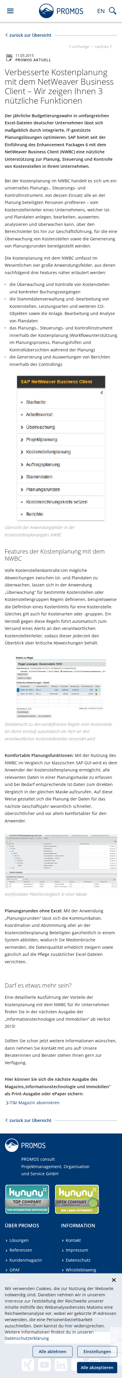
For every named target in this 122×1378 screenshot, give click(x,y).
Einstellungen (97, 1351)
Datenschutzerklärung (27, 1338)
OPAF (14, 1270)
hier (69, 1326)
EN (101, 11)
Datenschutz (78, 1260)
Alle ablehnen (52, 1351)
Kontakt (73, 1240)
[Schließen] (114, 1280)
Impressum (77, 1250)
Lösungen (19, 1240)
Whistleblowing (81, 1270)
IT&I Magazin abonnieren (34, 1102)
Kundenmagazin (25, 1260)
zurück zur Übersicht (30, 35)
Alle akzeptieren (97, 1367)
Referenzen (20, 1250)
